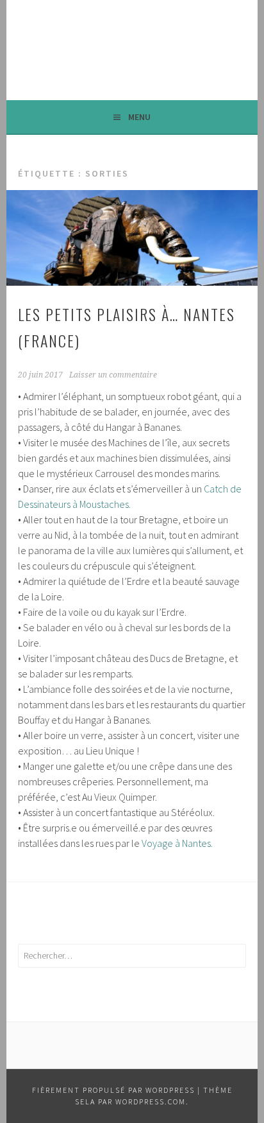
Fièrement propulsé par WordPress (113, 1090)
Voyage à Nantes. (177, 843)
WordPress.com (150, 1101)
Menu (139, 117)
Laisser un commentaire (113, 374)
